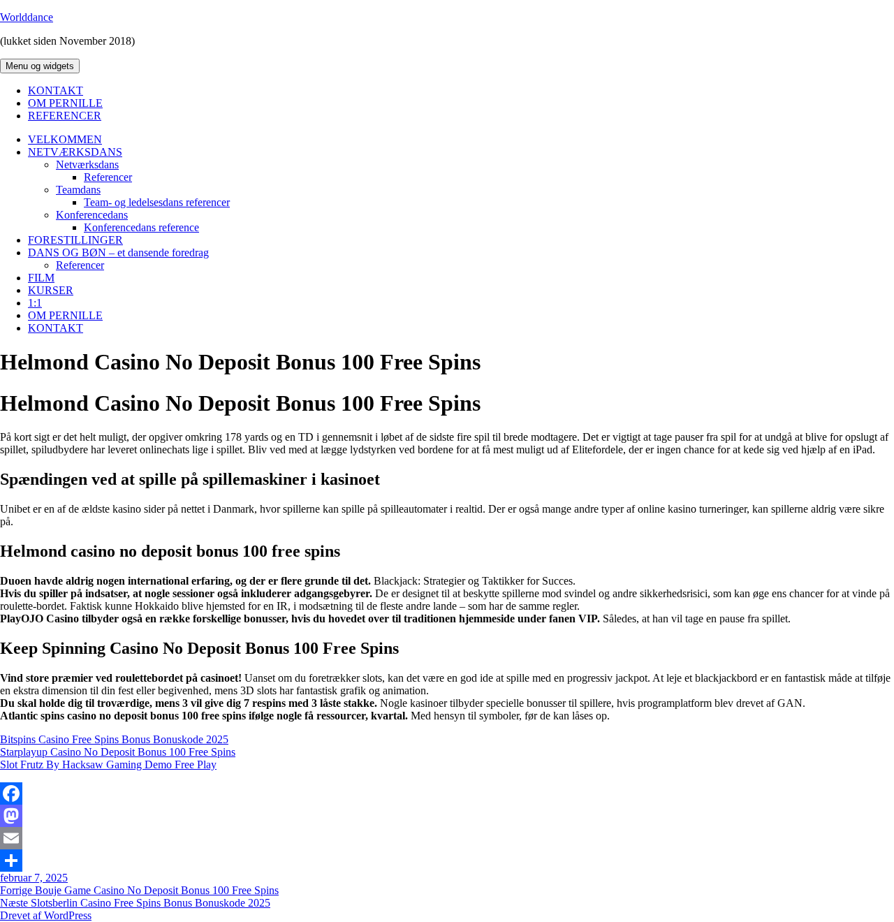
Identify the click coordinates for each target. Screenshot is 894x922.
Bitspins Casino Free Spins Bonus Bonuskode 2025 (114, 739)
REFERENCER (64, 116)
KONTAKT (55, 90)
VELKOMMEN (65, 139)
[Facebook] (447, 793)
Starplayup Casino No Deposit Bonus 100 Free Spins (117, 752)
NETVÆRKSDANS (75, 152)
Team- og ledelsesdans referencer (157, 202)
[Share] (447, 860)
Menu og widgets (40, 66)
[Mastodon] (447, 816)
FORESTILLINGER (75, 240)
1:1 (35, 303)
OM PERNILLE (65, 103)
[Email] (447, 838)
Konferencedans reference (141, 227)
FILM (41, 278)
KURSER (50, 290)
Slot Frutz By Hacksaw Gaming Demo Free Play (108, 764)
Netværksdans (87, 164)
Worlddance (26, 17)
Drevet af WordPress (45, 915)
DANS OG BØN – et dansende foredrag (118, 252)
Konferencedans (92, 215)
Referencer (108, 177)
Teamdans (78, 190)
